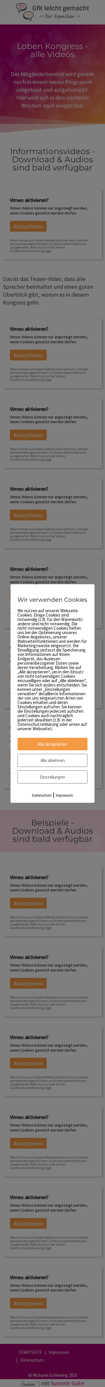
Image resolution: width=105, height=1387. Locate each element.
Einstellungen (52, 777)
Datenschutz (42, 795)
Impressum (64, 795)
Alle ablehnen (53, 760)
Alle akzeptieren (52, 744)
